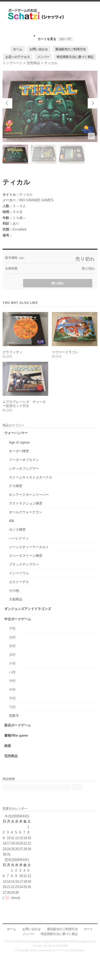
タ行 (12, 655)
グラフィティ (13, 352)
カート (88, 929)
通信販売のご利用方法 (70, 49)
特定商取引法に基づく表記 (75, 56)
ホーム (17, 49)
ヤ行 (12, 689)
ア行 (12, 628)
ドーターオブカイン (24, 460)
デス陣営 (15, 486)
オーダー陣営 (19, 451)
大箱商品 (15, 599)
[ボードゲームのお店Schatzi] (50, 30)
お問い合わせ (38, 49)
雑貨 (7, 746)
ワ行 (12, 707)
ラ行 (12, 698)
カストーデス (19, 582)
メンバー (43, 56)
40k (11, 521)
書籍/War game (16, 735)
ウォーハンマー (16, 433)
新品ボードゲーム (17, 725)
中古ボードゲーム (17, 619)
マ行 (12, 681)
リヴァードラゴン (65, 352)
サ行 (12, 646)
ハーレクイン (19, 538)
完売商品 (11, 756)
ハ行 (12, 672)
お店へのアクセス (17, 56)
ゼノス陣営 (17, 529)
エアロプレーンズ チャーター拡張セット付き (24, 404)
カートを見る (52, 37)
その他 (14, 590)
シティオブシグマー (24, 468)
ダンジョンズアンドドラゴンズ (27, 609)
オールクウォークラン (25, 512)
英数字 (14, 716)
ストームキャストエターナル (30, 477)
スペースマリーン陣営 (25, 556)
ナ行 (12, 663)
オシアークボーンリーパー (29, 495)
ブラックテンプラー (24, 564)
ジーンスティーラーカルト (29, 547)
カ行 (12, 637)
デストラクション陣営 (25, 503)
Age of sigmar (19, 442)
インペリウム (19, 573)
